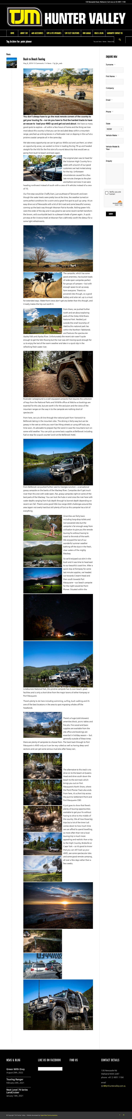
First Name (111, 76)
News (49, 63)
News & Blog (112, 42)
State (108, 124)
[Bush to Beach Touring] (11, 63)
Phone (109, 112)
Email (109, 100)
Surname (110, 65)
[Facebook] (120, 1115)
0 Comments (39, 63)
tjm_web (59, 63)
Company (110, 88)
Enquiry (109, 161)
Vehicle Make (112, 135)
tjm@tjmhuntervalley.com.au (113, 1086)
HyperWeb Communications (48, 1115)
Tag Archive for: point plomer (19, 41)
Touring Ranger (14, 1080)
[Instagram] (124, 1115)
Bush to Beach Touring (34, 59)
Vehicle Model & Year (112, 148)
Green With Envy (15, 1069)
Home (104, 42)
